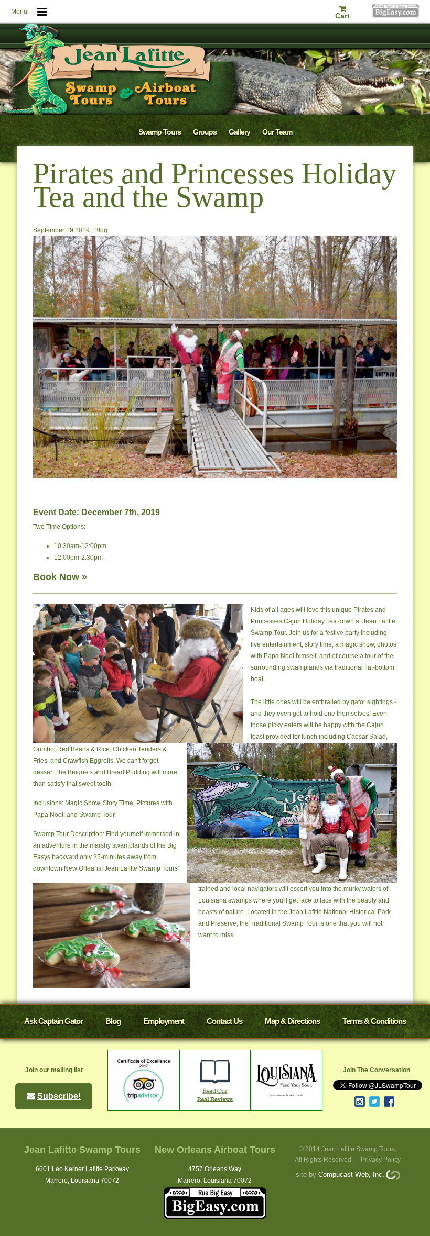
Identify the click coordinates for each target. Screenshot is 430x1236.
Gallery (239, 132)
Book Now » (60, 577)
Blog (101, 230)
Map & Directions (292, 1021)
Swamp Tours (159, 132)
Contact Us (224, 1021)
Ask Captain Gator (53, 1021)
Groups (205, 132)
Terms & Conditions (374, 1021)
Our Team (277, 132)
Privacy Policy (381, 1159)
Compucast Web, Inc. (351, 1174)
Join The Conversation (376, 1070)
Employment (163, 1021)
